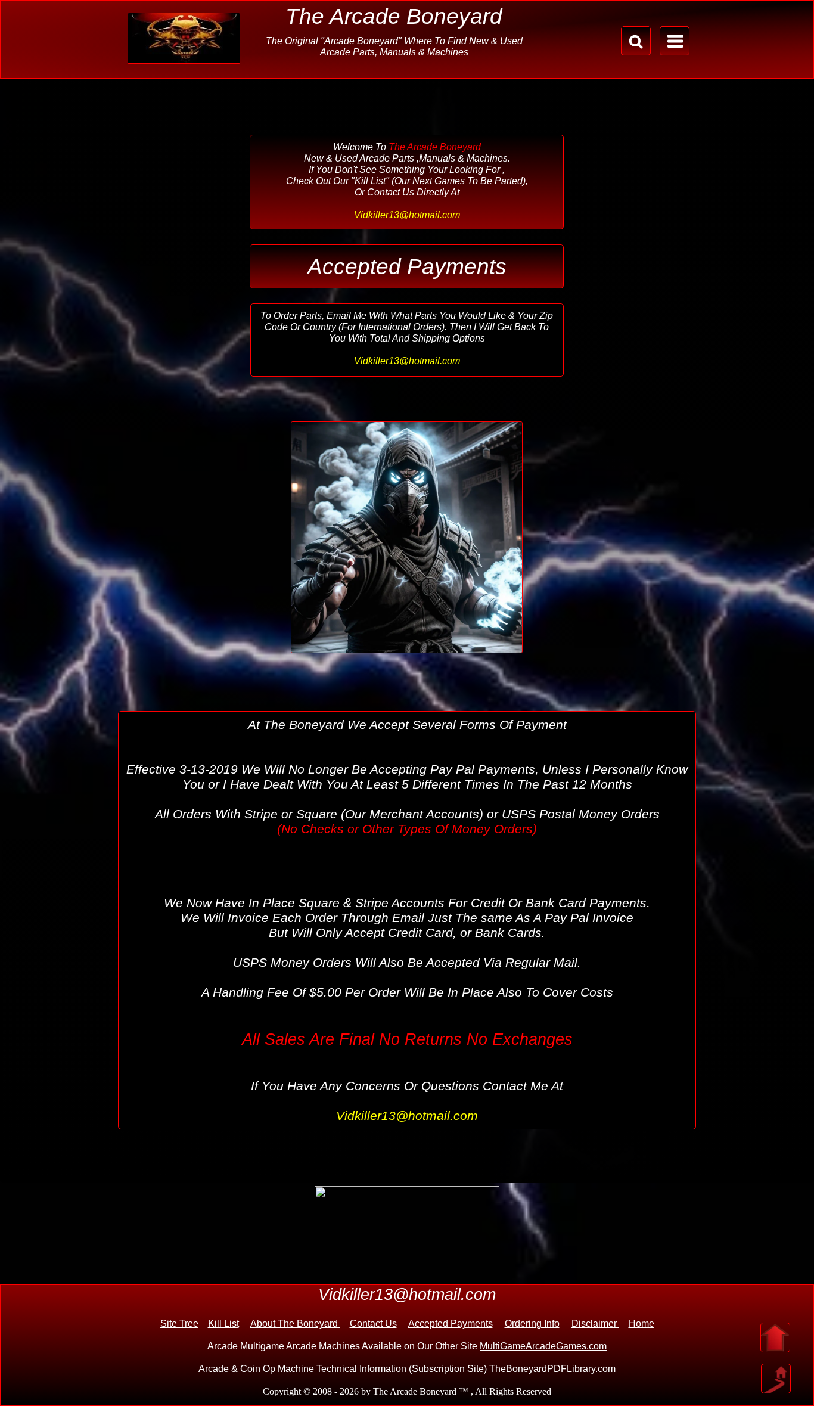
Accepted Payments (450, 1323)
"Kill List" (371, 181)
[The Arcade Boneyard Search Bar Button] (636, 40)
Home (641, 1323)
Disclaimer (595, 1323)
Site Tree (179, 1323)
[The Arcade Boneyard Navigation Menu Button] (674, 40)
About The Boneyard (295, 1323)
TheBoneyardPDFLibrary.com (552, 1369)
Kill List (223, 1323)
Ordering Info (532, 1323)
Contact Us (373, 1323)
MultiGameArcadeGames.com (543, 1346)
